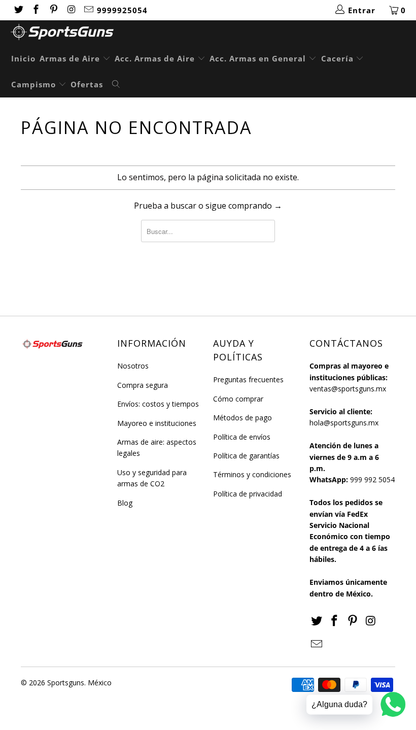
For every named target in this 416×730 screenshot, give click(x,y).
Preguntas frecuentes (248, 379)
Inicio (23, 58)
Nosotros (133, 366)
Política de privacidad (247, 494)
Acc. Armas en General (259, 58)
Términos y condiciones (252, 474)
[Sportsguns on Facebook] (35, 10)
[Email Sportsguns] (88, 10)
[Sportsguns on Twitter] (18, 10)
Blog (124, 503)
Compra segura (142, 385)
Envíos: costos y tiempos (158, 404)
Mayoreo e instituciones (156, 423)
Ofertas (87, 84)
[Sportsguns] (213, 33)
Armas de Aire (71, 58)
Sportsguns (65, 682)
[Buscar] (116, 85)
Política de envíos (241, 437)
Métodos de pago (242, 417)
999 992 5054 (372, 479)
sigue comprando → (243, 205)
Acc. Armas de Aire (156, 58)
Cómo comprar (238, 399)
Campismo (34, 84)
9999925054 (122, 10)
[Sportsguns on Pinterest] (53, 10)
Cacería (338, 58)
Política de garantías (246, 455)
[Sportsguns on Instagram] (70, 10)
